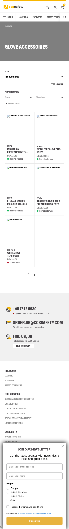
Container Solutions (15, 413)
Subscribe (34, 521)
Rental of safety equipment (18, 418)
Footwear (37, 17)
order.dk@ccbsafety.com (38, 322)
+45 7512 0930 (24, 308)
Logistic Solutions (14, 423)
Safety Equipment (55, 17)
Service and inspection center (19, 399)
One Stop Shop (11, 403)
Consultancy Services (15, 408)
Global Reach (11, 441)
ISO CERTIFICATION (13, 436)
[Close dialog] (62, 446)
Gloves (9, 26)
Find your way (23, 346)
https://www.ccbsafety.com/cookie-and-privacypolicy (34, 513)
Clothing (23, 17)
